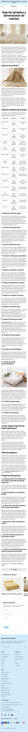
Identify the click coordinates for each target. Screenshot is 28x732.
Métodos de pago (4, 687)
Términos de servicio (5, 692)
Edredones (3, 658)
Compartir (15, 569)
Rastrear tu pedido (5, 678)
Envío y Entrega (4, 681)
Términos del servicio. (16, 606)
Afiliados (17, 663)
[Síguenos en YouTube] (12, 715)
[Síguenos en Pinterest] (9, 715)
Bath (2, 663)
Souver (13, 47)
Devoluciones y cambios (6, 683)
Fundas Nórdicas (4, 656)
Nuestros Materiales (19, 656)
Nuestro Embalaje (18, 658)
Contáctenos (18, 665)
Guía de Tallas (4, 676)
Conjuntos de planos (5, 654)
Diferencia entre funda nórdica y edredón (11, 594)
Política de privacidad (5, 690)
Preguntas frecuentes (5, 672)
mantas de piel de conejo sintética (12, 471)
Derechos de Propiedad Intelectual (6, 695)
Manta (2, 665)
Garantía (3, 685)
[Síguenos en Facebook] (2, 715)
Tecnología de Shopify (13, 728)
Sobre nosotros (18, 654)
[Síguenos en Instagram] (5, 715)
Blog (16, 661)
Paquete (3, 661)
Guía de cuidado (4, 674)
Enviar (6, 627)
